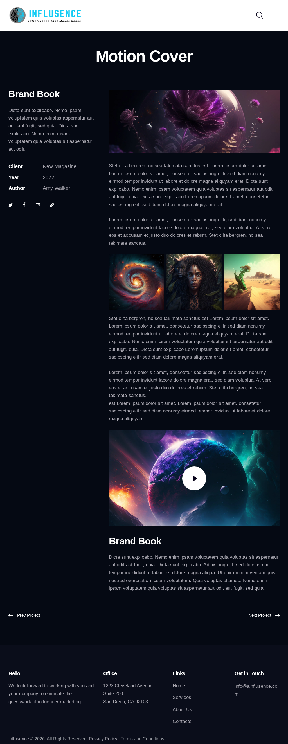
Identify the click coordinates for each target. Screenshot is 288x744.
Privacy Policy (103, 738)
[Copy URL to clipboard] (52, 205)
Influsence (18, 738)
